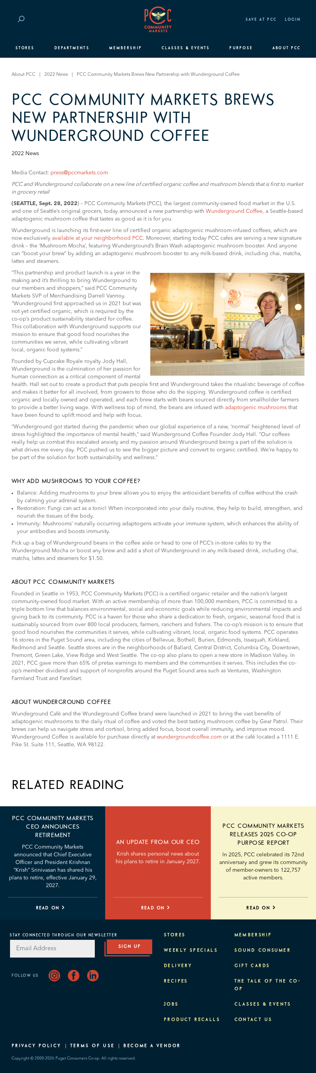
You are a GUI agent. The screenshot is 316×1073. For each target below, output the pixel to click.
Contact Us (253, 1020)
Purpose (241, 48)
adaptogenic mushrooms (256, 407)
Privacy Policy (36, 1046)
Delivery (178, 966)
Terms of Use (92, 1046)
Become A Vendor (151, 1046)
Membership (125, 48)
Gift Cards (252, 966)
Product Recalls (192, 1020)
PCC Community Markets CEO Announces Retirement (53, 826)
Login (293, 20)
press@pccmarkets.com (79, 172)
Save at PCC (261, 20)
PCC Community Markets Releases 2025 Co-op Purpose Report (263, 834)
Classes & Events (185, 48)
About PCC (286, 48)
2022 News (56, 74)
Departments (71, 48)
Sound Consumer (262, 950)
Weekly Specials (191, 950)
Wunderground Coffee (234, 211)
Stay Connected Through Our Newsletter (64, 935)
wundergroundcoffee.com (189, 737)
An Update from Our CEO (158, 842)
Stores (24, 48)
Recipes (176, 981)
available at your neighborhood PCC (97, 238)
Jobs (171, 1004)
